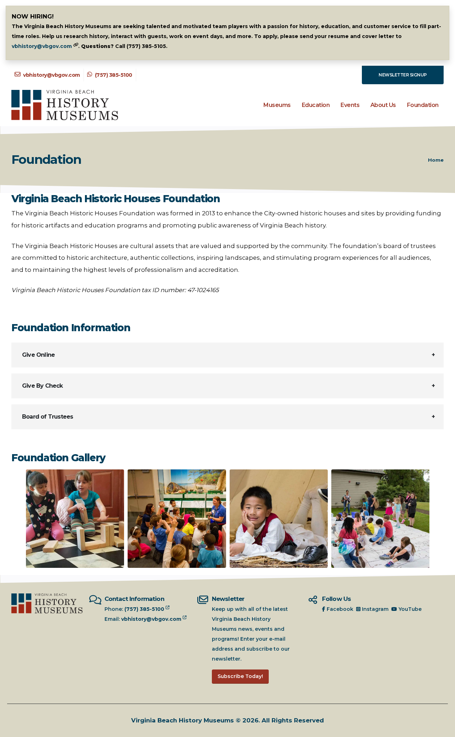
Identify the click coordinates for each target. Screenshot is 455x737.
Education (316, 105)
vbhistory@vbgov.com (42, 46)
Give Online (38, 354)
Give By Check (42, 385)
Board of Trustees (47, 416)
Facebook (339, 609)
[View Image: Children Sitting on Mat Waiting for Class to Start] (380, 518)
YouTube (409, 609)
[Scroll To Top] (442, 729)
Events (350, 105)
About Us (383, 105)
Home (436, 160)
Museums (277, 105)
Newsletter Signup (403, 74)
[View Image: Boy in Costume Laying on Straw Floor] (279, 518)
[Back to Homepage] (64, 105)
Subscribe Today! (240, 676)
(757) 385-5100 (112, 75)
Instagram (374, 609)
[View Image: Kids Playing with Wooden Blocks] (75, 518)
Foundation (423, 105)
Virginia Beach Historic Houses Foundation (115, 199)
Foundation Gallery (58, 458)
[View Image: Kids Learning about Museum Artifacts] (177, 518)
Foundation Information (70, 328)
